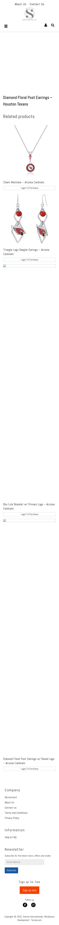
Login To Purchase (29, 188)
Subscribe (11, 870)
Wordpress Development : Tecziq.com (36, 918)
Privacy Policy (12, 818)
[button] (29, 890)
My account (11, 797)
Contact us (11, 807)
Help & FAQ (11, 837)
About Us (9, 802)
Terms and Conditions (16, 813)
